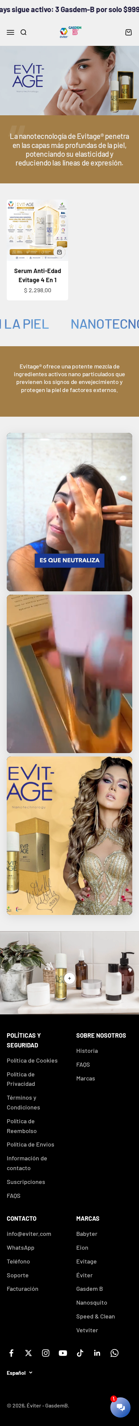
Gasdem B (89, 1288)
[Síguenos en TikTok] (80, 1353)
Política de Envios (30, 1144)
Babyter (87, 1233)
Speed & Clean (95, 1316)
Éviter (84, 1275)
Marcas (85, 1078)
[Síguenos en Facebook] (11, 1353)
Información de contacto (27, 1162)
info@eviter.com (29, 1233)
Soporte (18, 1275)
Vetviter (87, 1330)
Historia (87, 1050)
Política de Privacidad (21, 1079)
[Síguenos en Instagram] (45, 1353)
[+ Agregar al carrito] (59, 252)
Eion (82, 1247)
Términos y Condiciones (23, 1102)
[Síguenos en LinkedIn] (97, 1353)
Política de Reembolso (22, 1125)
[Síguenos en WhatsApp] (114, 1353)
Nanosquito (91, 1302)
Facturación (22, 1288)
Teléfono (18, 1261)
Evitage (86, 1261)
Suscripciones (26, 1181)
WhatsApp (20, 1247)
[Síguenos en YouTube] (62, 1353)
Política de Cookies (32, 1060)
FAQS (14, 1195)
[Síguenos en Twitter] (28, 1353)
